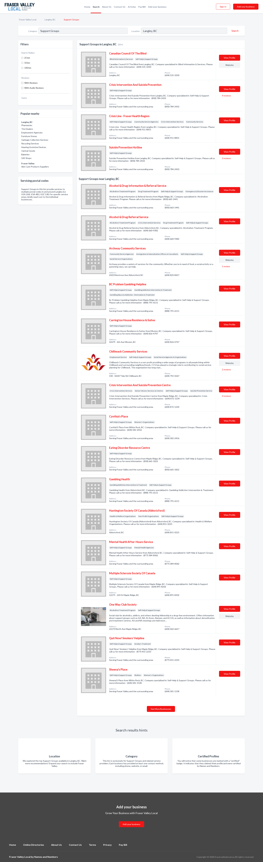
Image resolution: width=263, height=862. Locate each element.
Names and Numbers (46, 856)
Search (96, 6)
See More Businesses (161, 709)
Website (229, 65)
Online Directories (33, 844)
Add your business (157, 6)
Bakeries (25, 154)
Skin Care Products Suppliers (35, 166)
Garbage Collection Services (34, 140)
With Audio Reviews (34, 88)
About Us (106, 6)
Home (87, 6)
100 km (27, 67)
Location (136, 31)
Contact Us (119, 6)
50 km (27, 62)
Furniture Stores (29, 136)
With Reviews (31, 83)
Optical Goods (28, 150)
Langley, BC (50, 19)
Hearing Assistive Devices (33, 147)
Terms (92, 844)
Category (32, 31)
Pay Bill (142, 6)
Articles (132, 6)
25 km (27, 57)
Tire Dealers (27, 129)
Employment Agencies (32, 132)
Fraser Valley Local (27, 19)
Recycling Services (30, 143)
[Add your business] (131, 820)
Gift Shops (26, 158)
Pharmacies (26, 125)
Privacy (107, 844)
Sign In (223, 6)
